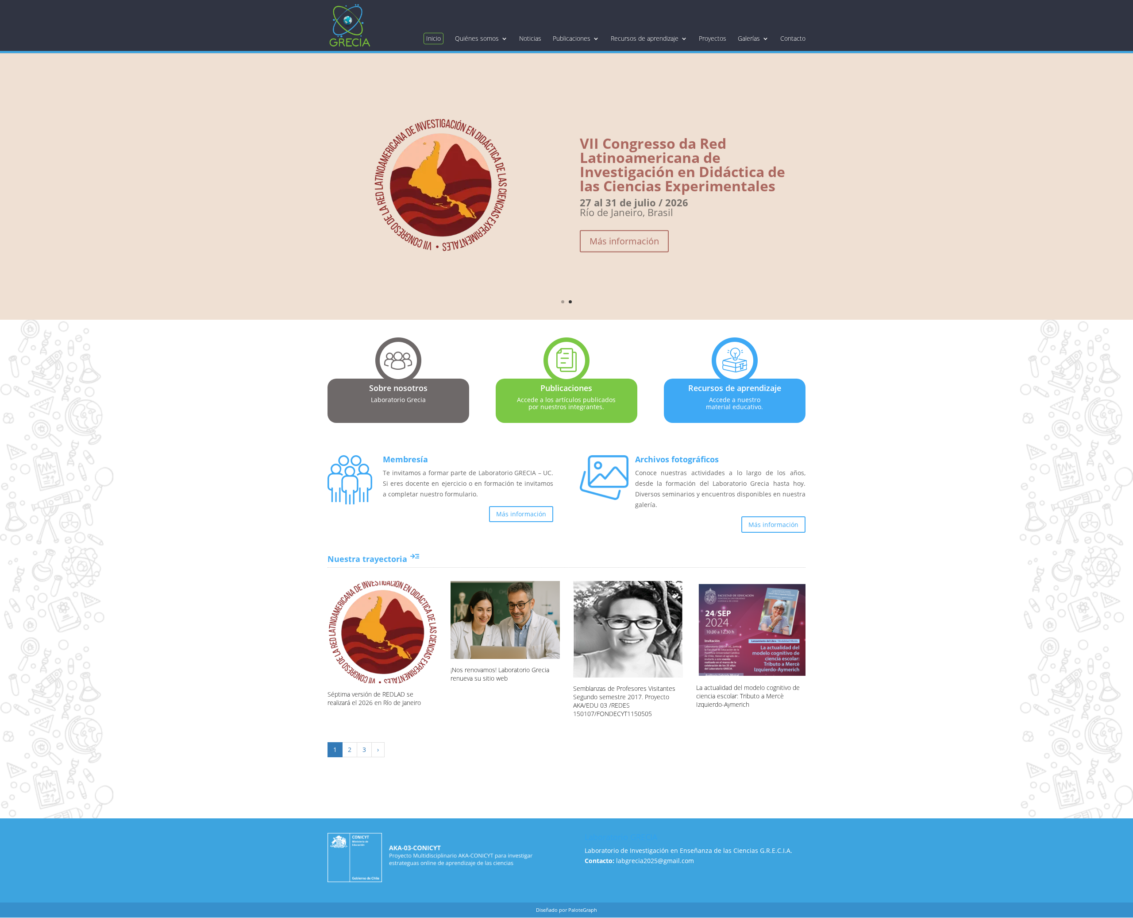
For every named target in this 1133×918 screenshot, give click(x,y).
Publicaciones (571, 38)
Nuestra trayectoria (374, 559)
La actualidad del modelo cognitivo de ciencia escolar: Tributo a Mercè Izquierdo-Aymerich (748, 696)
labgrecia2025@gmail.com (655, 860)
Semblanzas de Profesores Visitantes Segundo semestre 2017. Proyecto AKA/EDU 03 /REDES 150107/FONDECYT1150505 (624, 701)
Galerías (749, 38)
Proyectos (712, 38)
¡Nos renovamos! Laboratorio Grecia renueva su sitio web (500, 674)
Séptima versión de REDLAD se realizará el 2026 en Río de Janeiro (374, 698)
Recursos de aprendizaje (644, 38)
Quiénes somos (477, 38)
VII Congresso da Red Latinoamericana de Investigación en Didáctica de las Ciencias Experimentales (682, 155)
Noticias (530, 38)
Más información (624, 232)
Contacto (792, 38)
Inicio (433, 38)
